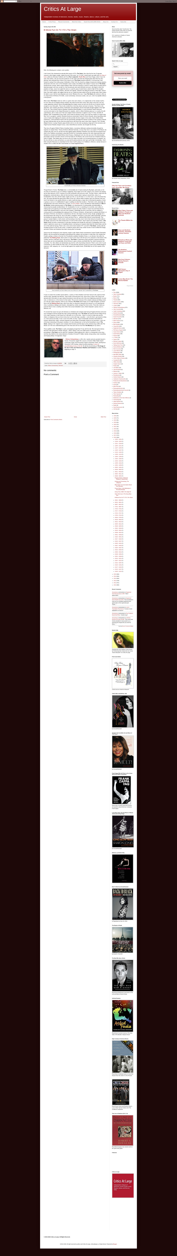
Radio (114, 405)
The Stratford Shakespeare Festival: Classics (125, 251)
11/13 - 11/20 (118, 452)
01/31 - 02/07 (118, 562)
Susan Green (116, 332)
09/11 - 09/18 (118, 471)
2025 (115, 418)
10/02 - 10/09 (118, 465)
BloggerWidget (130, 285)
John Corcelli (116, 309)
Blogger (115, 1244)
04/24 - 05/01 (118, 537)
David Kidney (116, 333)
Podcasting (116, 396)
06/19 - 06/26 (118, 519)
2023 (115, 422)
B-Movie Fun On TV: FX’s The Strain (60, 30)
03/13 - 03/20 (118, 549)
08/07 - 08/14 (118, 504)
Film (114, 292)
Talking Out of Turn (118, 345)
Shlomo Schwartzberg (72, 339)
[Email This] (69, 363)
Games (115, 339)
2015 (115, 574)
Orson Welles (76, 203)
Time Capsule (116, 394)
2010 (115, 585)
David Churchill (117, 317)
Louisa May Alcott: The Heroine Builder (125, 279)
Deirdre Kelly (116, 313)
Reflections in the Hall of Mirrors (121, 397)
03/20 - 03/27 (118, 547)
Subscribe (123, 22)
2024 (115, 420)
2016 (115, 437)
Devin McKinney (117, 343)
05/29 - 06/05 (118, 526)
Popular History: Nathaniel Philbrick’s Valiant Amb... (121, 478)
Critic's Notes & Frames (119, 358)
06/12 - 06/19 (118, 521)
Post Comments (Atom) (56, 419)
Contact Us (114, 22)
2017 (115, 435)
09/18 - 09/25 (118, 469)
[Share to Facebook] (74, 363)
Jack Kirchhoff (116, 369)
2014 (115, 576)
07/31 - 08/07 (118, 506)
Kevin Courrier (117, 301)
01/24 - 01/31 (118, 565)
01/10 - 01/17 (118, 569)
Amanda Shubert (117, 356)
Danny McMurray (117, 347)
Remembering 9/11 (118, 388)
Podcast (115, 335)
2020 (115, 428)
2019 (115, 431)
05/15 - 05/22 (118, 530)
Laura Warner (116, 350)
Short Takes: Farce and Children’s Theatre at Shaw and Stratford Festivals (125, 213)
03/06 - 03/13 (118, 552)
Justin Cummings (117, 311)
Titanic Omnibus (117, 392)
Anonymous (115, 592)
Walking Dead (56, 303)
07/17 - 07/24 (118, 511)
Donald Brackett (117, 315)
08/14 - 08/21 (118, 502)
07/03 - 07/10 (118, 515)
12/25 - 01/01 (118, 439)
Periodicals (116, 375)
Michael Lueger (117, 341)
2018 (115, 433)
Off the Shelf (116, 362)
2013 (115, 578)
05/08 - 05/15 (118, 532)
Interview (115, 318)
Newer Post (47, 417)
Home (44, 22)
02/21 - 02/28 (118, 556)
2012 (115, 580)
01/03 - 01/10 (118, 571)
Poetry (115, 365)
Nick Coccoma (117, 349)
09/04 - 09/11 (118, 474)
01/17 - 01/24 (118, 567)
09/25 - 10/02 (118, 467)
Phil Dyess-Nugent (118, 330)
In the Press (52, 22)
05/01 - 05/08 (118, 534)
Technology (116, 399)
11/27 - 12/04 (118, 448)
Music (114, 298)
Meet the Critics (76, 22)
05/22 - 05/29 (118, 528)
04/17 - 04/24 (118, 539)
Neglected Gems (117, 328)
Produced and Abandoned (120, 380)
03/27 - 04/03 (118, 545)
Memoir (115, 371)
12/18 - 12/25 (118, 441)
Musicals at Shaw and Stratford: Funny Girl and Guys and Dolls (125, 241)
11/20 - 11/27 (118, 450)
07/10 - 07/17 (118, 513)
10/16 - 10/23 (118, 461)
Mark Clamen (116, 320)
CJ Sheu (115, 337)
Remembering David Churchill (121, 390)
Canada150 (116, 360)
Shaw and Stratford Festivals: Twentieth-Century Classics (124, 231)
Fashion (115, 382)
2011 (115, 582)
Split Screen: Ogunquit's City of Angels (124, 270)
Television (60, 365)
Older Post (103, 417)
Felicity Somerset (117, 403)
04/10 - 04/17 (118, 541)
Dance (115, 322)
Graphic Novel (117, 364)
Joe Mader (116, 367)
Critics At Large (62, 9)
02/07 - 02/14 (118, 560)
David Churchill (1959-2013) (92, 22)
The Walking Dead (55, 237)
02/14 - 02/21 (118, 558)
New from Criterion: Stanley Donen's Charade (124, 261)
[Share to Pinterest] (76, 363)
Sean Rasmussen (117, 407)
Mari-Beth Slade (117, 354)
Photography (116, 352)
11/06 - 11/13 (118, 454)
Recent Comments (63, 22)
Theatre (115, 300)
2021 (115, 426)
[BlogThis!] (71, 363)
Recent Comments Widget (127, 626)
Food (114, 384)
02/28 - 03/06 (118, 554)
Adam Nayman (117, 401)
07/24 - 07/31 (118, 508)
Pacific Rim (82, 77)
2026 (115, 415)
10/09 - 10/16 (118, 463)
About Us (105, 22)
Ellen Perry (116, 386)
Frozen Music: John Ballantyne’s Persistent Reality (123, 489)
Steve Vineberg (117, 294)
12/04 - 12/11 (118, 445)
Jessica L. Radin (117, 373)
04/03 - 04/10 (118, 543)
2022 (115, 424)
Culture (115, 305)
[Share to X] (73, 363)
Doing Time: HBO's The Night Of (123, 492)
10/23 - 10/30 (118, 458)
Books (115, 296)
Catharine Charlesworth (119, 379)
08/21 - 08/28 (118, 500)
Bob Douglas (116, 324)
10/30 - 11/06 (118, 456)
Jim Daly (115, 409)
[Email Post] (65, 363)
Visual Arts (116, 326)
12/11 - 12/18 (118, 443)
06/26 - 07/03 (118, 517)
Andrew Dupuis (117, 377)
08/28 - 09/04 (118, 476)
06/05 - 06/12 (118, 524)
